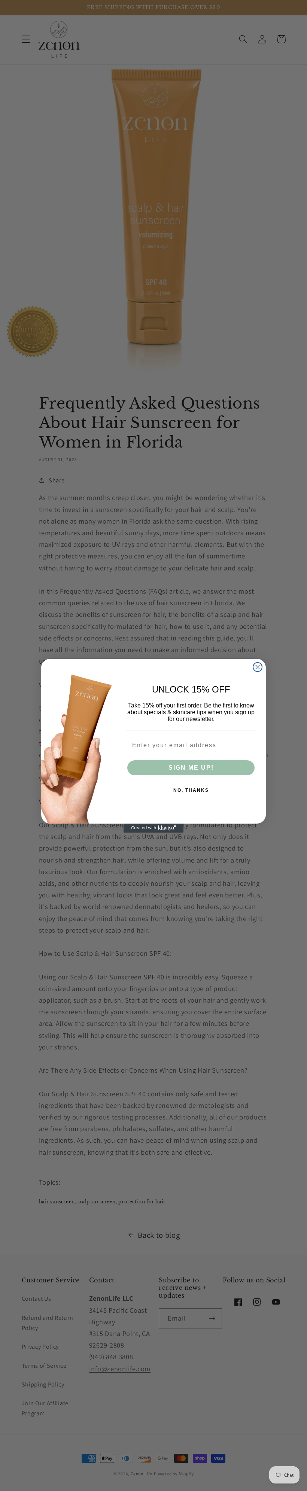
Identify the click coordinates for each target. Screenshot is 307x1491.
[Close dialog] (257, 667)
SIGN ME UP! (191, 767)
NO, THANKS (191, 790)
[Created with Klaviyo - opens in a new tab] (153, 828)
